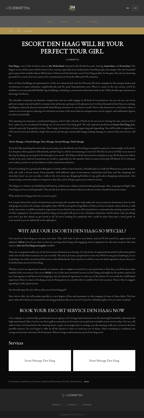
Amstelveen (26, 381)
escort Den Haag (121, 124)
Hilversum (55, 381)
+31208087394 (18, 8)
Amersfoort (75, 381)
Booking (93, 21)
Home (50, 21)
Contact (72, 404)
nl (127, 8)
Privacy (56, 404)
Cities (78, 21)
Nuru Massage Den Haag (104, 360)
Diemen (36, 381)
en (135, 8)
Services (64, 21)
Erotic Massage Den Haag (40, 360)
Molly (48, 272)
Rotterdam (125, 65)
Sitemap (87, 404)
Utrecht (65, 381)
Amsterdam (109, 65)
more (86, 381)
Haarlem (45, 381)
